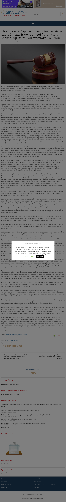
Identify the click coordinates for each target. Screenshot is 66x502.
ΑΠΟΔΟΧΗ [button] (40, 256)
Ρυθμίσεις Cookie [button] (29, 256)
